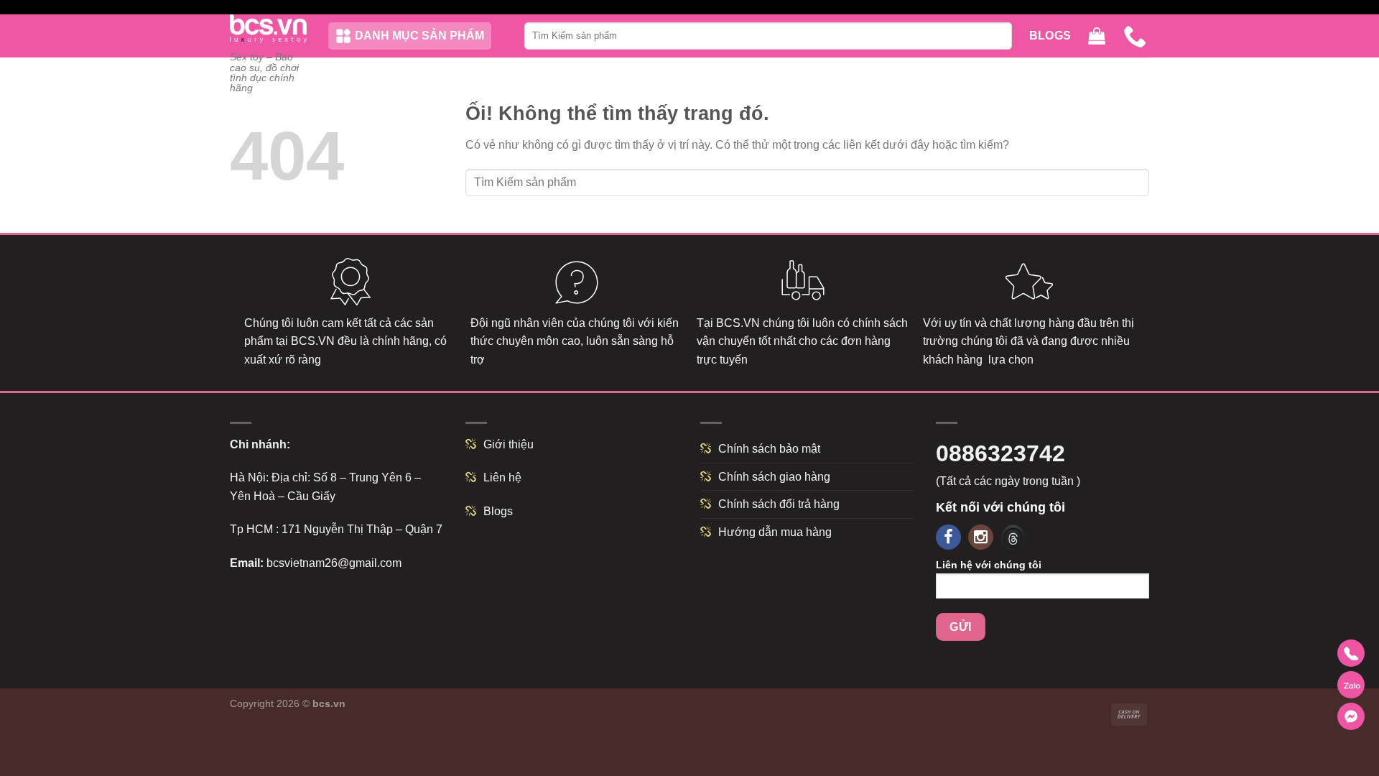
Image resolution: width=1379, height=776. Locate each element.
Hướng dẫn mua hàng (775, 532)
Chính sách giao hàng (774, 477)
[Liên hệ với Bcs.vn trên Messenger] (1351, 716)
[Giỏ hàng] (1096, 36)
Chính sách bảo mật (769, 449)
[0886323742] (1136, 36)
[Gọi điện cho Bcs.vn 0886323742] (1351, 653)
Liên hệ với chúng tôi (988, 565)
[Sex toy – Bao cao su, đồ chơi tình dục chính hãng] (268, 28)
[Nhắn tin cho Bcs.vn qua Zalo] (1351, 684)
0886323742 (1000, 453)
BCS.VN (313, 341)
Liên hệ (502, 477)
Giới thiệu (508, 444)
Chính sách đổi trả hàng (779, 504)
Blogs (1050, 35)
